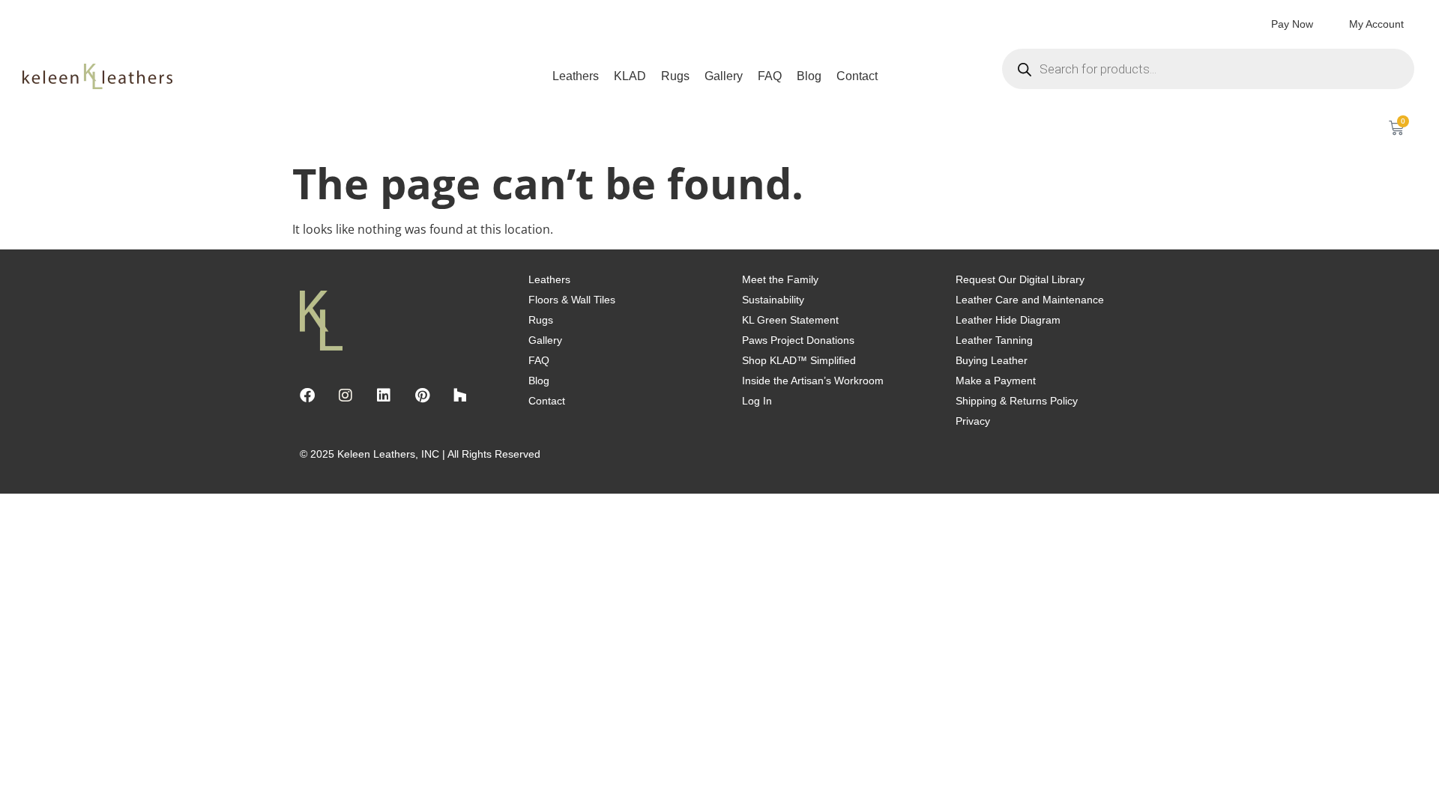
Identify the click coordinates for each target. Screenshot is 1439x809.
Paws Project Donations (798, 340)
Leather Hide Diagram (1008, 320)
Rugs (675, 76)
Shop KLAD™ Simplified (799, 360)
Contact (857, 76)
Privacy (973, 421)
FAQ (770, 76)
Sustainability (773, 300)
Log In (757, 401)
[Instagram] (345, 395)
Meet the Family (780, 279)
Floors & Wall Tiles (571, 300)
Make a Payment (996, 381)
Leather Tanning (994, 340)
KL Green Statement (790, 320)
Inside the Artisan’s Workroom (813, 381)
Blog (809, 76)
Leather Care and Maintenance (1030, 300)
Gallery (724, 76)
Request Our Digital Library (1020, 279)
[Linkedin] (384, 395)
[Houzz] (460, 395)
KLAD (630, 76)
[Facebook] (307, 395)
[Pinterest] (422, 395)
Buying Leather (992, 360)
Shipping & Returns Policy (1017, 401)
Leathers (575, 76)
